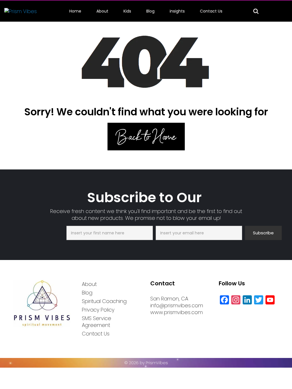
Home (75, 11)
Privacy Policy (98, 309)
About (102, 11)
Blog (150, 11)
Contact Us (211, 11)
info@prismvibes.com (176, 305)
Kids (127, 11)
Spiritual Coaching (104, 301)
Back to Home (146, 136)
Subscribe (263, 233)
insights (177, 11)
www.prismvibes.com (176, 312)
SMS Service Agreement (96, 322)
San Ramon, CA (169, 298)
